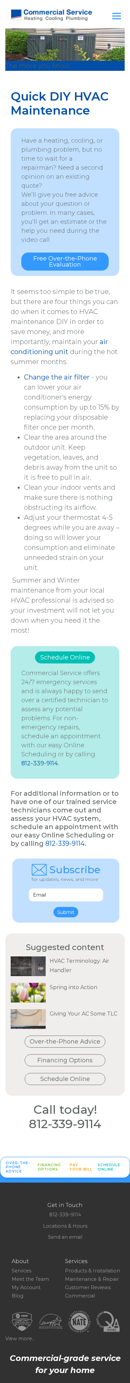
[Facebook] (57, 1242)
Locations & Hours (65, 1226)
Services (21, 1271)
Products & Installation (92, 1271)
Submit (65, 912)
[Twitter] (62, 1242)
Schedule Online (65, 657)
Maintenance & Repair (92, 1279)
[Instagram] (67, 1242)
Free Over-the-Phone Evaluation (65, 261)
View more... (20, 1339)
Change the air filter (57, 377)
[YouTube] (73, 1242)
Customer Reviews (88, 1287)
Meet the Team (30, 1279)
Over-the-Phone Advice (65, 1041)
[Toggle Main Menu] (116, 16)
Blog (17, 1296)
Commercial (80, 1296)
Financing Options (65, 1060)
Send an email (65, 1237)
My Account (26, 1287)
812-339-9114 (39, 763)
